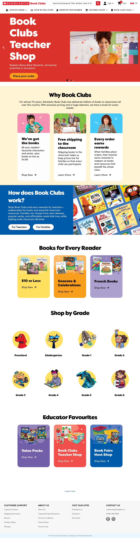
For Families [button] (43, 227)
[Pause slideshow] (67, 80)
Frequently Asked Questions (49, 514)
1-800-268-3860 (112, 514)
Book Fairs (76, 518)
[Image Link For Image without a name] (70, 125)
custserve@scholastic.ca (115, 510)
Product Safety (10, 522)
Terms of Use (43, 527)
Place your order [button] (23, 76)
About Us (41, 510)
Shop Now (27, 174)
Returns (7, 518)
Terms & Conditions (45, 518)
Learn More (65, 174)
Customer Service (11, 510)
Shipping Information (12, 514)
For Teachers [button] (19, 227)
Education (76, 514)
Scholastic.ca (77, 510)
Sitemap (7, 527)
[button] (16, 10)
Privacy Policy (43, 522)
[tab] (69, 80)
